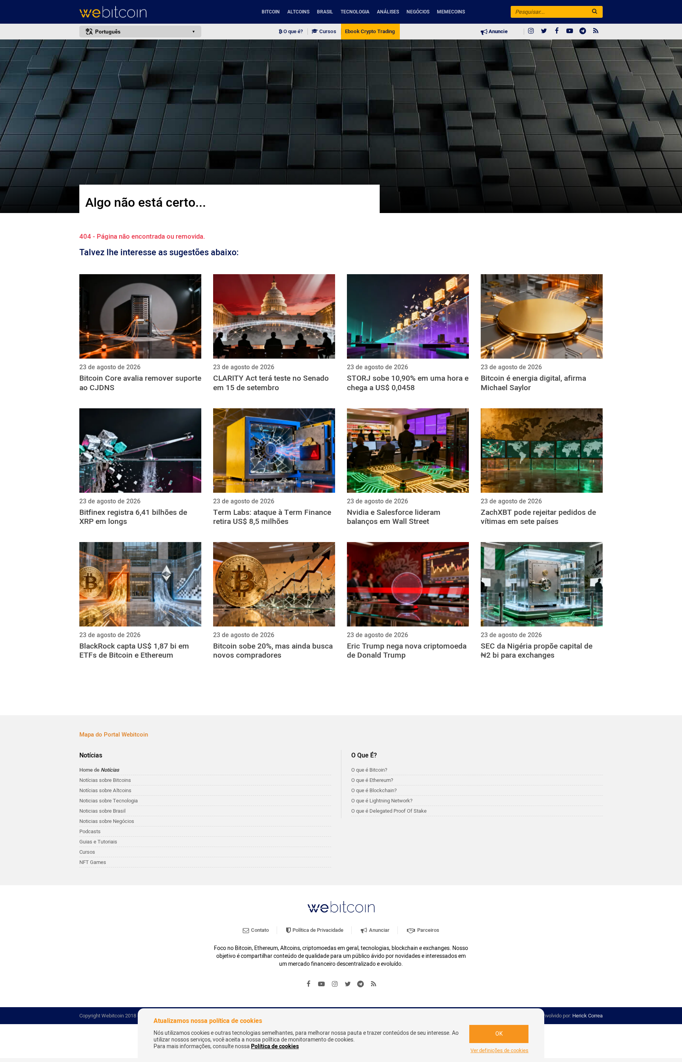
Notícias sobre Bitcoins (105, 780)
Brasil (325, 11)
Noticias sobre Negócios (106, 821)
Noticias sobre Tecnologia (108, 800)
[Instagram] (531, 31)
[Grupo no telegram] (583, 31)
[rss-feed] (596, 31)
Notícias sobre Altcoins (105, 790)
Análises (388, 11)
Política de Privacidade (317, 930)
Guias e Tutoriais (98, 841)
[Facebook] (557, 31)
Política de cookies (275, 1046)
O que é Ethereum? (372, 780)
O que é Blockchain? (374, 790)
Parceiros (427, 930)
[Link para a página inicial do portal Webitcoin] (341, 906)
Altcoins (298, 11)
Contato (259, 930)
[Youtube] (570, 31)
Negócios (418, 11)
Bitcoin (271, 11)
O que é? (292, 32)
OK (499, 1034)
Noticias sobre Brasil (102, 811)
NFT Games (92, 862)
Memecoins (451, 11)
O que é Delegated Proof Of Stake (389, 811)
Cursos (327, 32)
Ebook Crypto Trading (370, 32)
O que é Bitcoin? (369, 770)
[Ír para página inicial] (140, 12)
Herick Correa (587, 1015)
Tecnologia (355, 11)
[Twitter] (544, 31)
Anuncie (497, 32)
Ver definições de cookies (499, 1050)
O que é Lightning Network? (381, 800)
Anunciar (379, 930)
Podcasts (90, 831)
